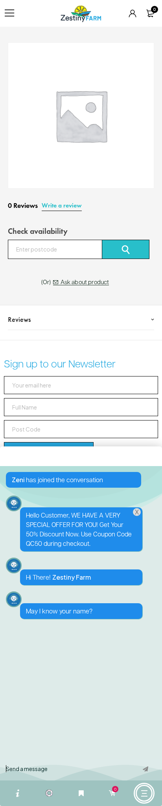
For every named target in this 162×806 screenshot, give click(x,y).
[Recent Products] (81, 793)
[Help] (17, 793)
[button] (81, 626)
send (145, 771)
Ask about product (85, 282)
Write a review (62, 205)
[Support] (49, 793)
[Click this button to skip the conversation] (144, 793)
